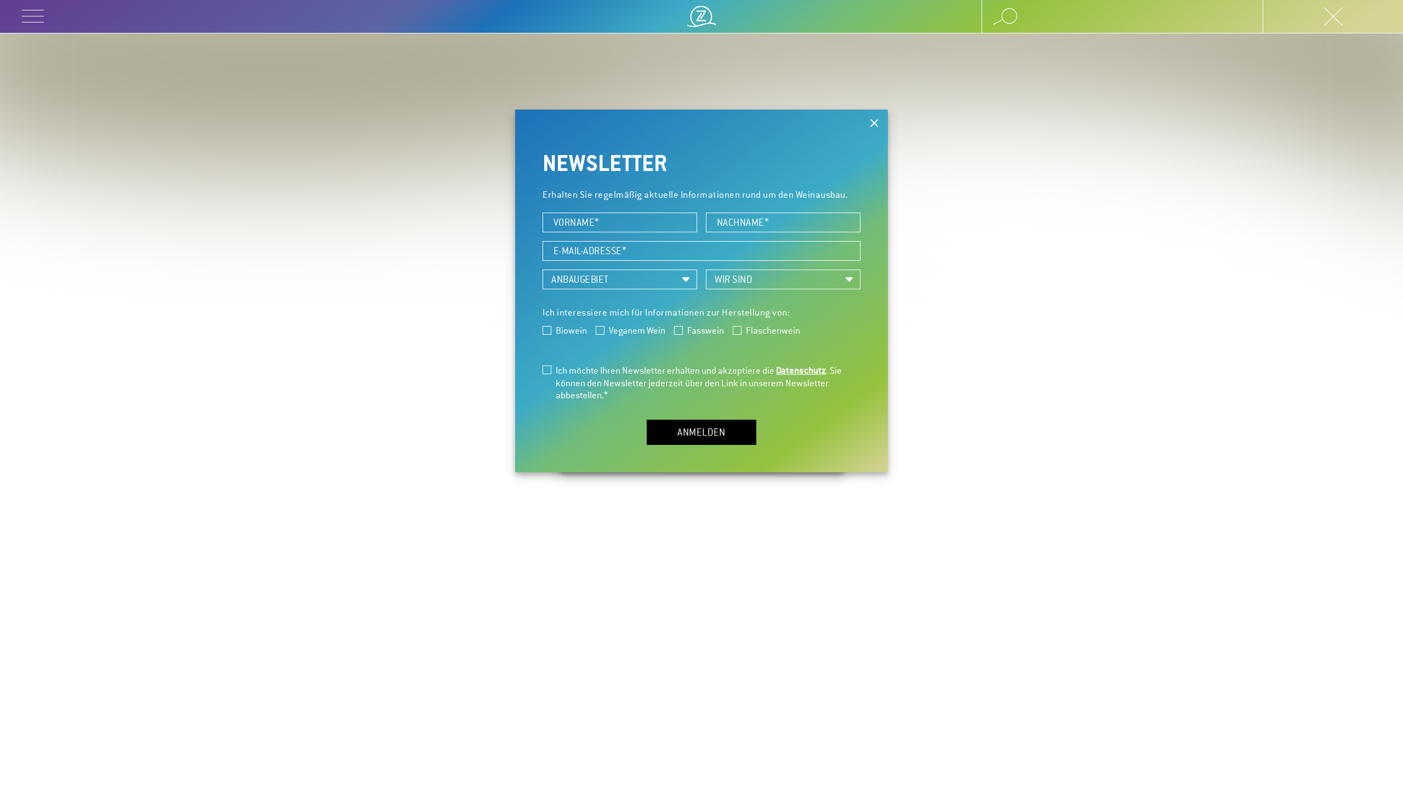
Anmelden (701, 432)
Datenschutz (801, 370)
